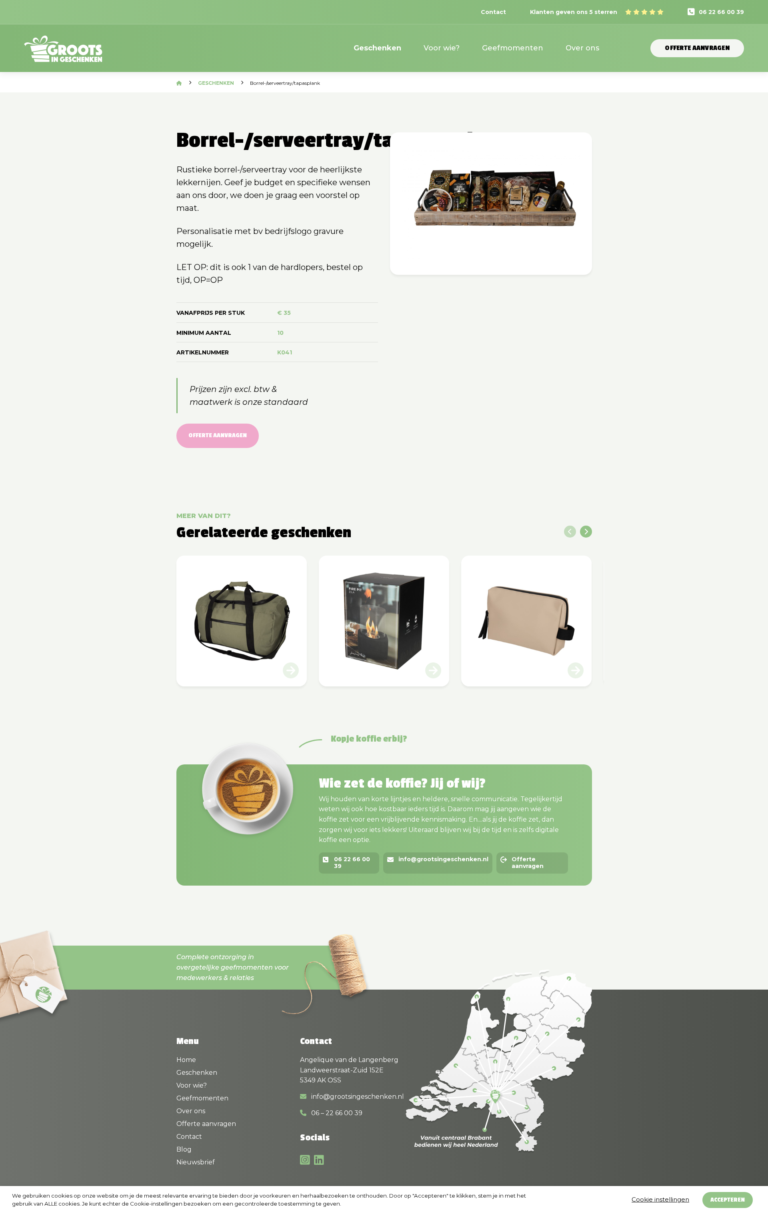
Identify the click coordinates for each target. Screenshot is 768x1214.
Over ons (582, 48)
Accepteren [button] (727, 1199)
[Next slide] (586, 532)
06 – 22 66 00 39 (336, 1113)
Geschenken (377, 48)
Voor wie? (442, 48)
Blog (184, 1149)
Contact (493, 12)
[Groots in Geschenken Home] (63, 54)
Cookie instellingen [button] (660, 1199)
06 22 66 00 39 (721, 12)
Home (186, 1060)
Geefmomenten (512, 48)
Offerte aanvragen (697, 48)
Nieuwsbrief (195, 1162)
